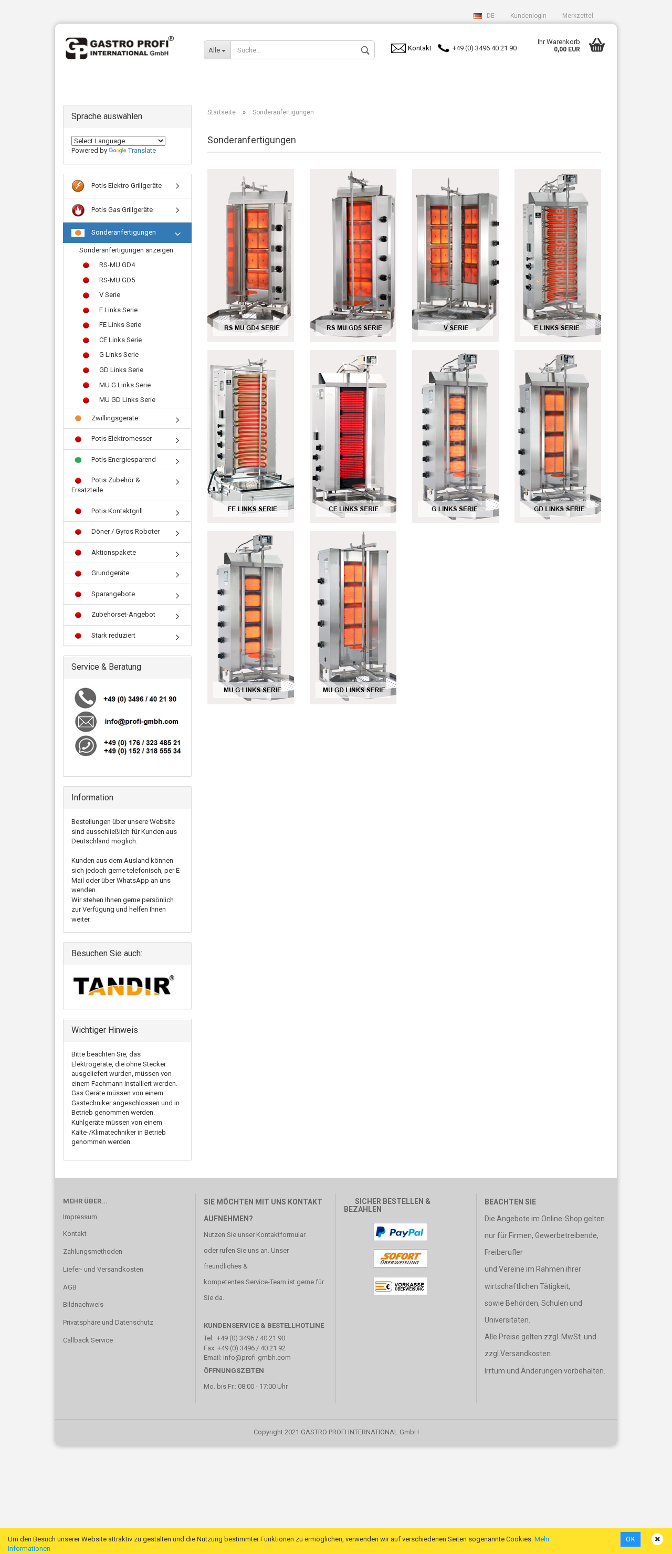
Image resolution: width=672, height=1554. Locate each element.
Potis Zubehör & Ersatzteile (105, 485)
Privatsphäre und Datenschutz (108, 1322)
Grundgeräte (109, 573)
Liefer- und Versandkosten (103, 1269)
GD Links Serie (120, 370)
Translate (142, 150)
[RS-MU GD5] (353, 255)
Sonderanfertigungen (123, 232)
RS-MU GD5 (116, 280)
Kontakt (75, 1234)
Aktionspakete (113, 552)
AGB (70, 1287)
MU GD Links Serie (126, 400)
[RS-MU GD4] (250, 255)
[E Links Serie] (557, 255)
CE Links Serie (120, 340)
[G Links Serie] (455, 436)
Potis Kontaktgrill (116, 511)
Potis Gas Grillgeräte (121, 210)
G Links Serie (118, 354)
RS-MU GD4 (116, 265)
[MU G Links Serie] (250, 617)
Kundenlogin (528, 15)
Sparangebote (112, 594)
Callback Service (88, 1340)
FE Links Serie (119, 325)
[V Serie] (455, 255)
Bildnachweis (83, 1304)
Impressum (80, 1217)
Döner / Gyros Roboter (125, 531)
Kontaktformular (281, 1235)
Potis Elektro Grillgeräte (126, 185)
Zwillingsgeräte (114, 418)
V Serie (109, 295)
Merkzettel (577, 15)
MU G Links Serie (124, 385)
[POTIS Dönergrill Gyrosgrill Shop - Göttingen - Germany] (125, 44)
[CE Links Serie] (353, 436)
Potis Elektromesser (121, 438)
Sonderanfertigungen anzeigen (126, 250)
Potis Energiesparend (123, 459)
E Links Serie (118, 310)
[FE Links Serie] (250, 436)
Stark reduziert (112, 635)
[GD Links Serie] (557, 436)
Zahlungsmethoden (92, 1251)
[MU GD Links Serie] (353, 617)
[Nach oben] (643, 1538)
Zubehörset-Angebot (122, 614)
